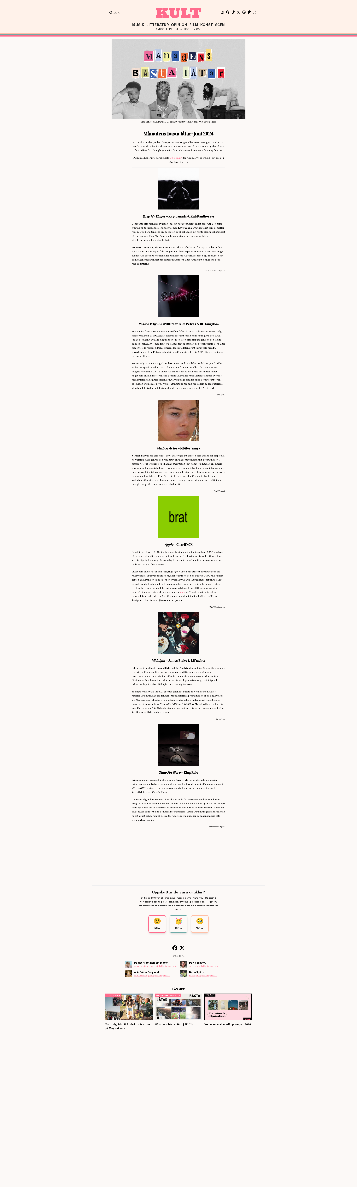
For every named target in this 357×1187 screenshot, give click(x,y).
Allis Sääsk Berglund (146, 972)
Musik (138, 24)
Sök (116, 12)
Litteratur (157, 24)
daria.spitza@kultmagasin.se (203, 975)
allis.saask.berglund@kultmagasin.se (152, 975)
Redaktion (183, 29)
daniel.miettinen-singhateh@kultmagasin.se (155, 966)
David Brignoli (197, 962)
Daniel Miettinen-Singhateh (151, 962)
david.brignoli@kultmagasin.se (204, 966)
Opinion (179, 24)
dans (182, 592)
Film (193, 24)
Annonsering (164, 29)
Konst (206, 24)
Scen (220, 24)
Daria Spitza (196, 972)
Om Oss (196, 29)
